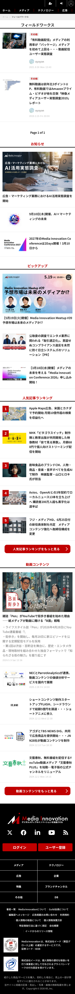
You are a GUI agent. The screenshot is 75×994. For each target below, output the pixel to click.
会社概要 (54, 925)
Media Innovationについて (32, 909)
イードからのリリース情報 (38, 931)
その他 (18, 897)
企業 (56, 875)
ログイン (19, 847)
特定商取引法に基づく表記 (33, 925)
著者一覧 (11, 909)
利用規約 (64, 914)
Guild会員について (59, 909)
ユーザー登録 (55, 847)
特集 (18, 886)
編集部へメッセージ (19, 914)
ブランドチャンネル (56, 886)
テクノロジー (46, 10)
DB (56, 897)
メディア (24, 10)
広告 (65, 10)
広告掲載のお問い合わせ (44, 914)
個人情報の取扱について (28, 920)
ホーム (6, 10)
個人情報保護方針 (53, 920)
